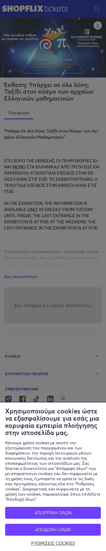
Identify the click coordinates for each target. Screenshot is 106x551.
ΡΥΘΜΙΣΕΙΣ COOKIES (53, 543)
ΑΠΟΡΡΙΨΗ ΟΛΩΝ (53, 512)
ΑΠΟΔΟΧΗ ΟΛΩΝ (53, 529)
